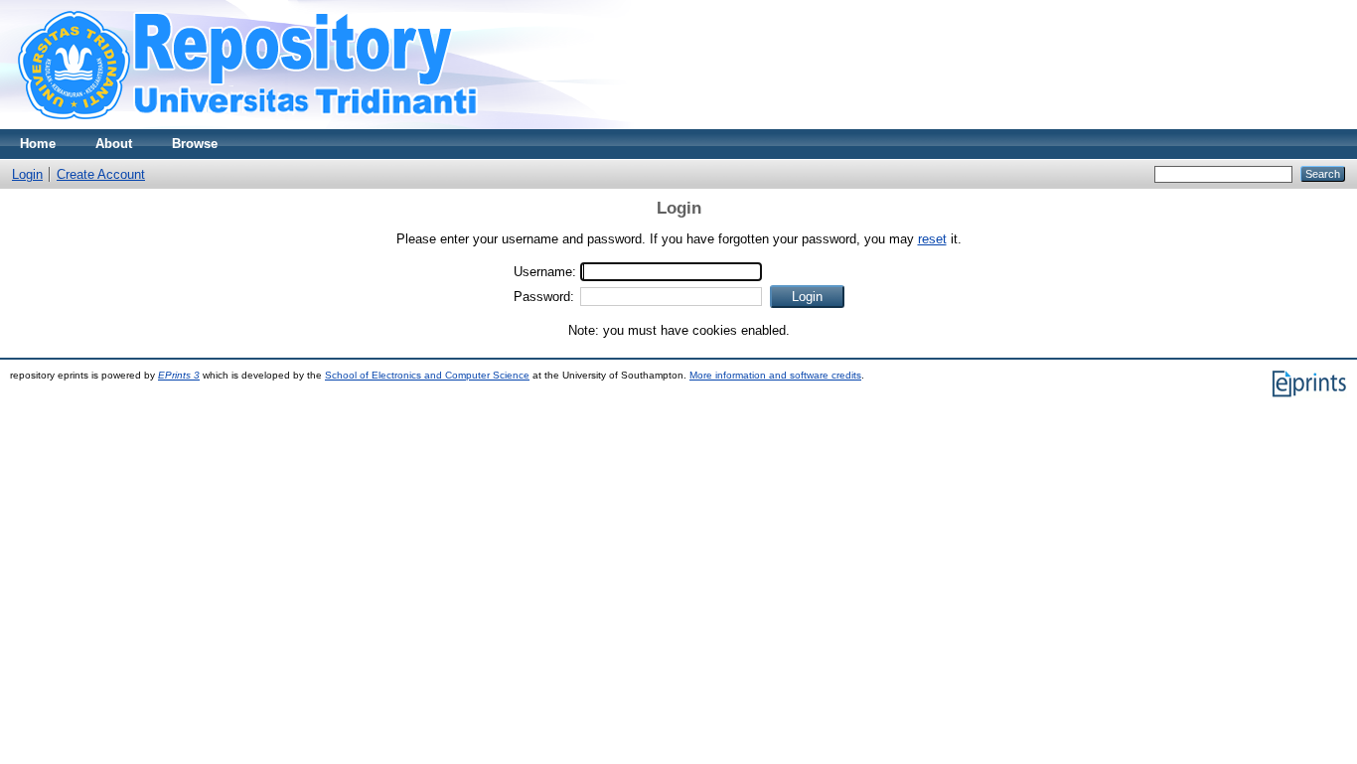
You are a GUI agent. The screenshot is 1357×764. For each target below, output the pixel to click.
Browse (195, 143)
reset (932, 238)
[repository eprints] (305, 124)
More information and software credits (775, 375)
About (113, 143)
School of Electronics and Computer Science (427, 375)
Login (27, 174)
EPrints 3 (179, 375)
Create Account (101, 174)
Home (38, 143)
